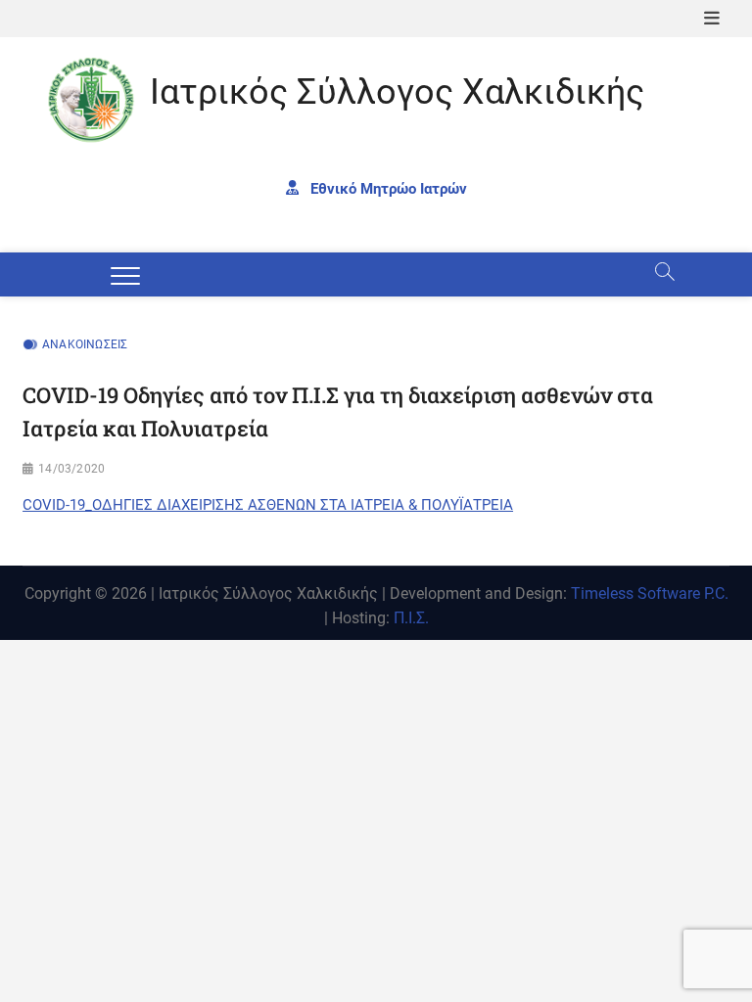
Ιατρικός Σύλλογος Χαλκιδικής (397, 92)
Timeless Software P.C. (649, 593)
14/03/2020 (71, 469)
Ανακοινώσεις (84, 344)
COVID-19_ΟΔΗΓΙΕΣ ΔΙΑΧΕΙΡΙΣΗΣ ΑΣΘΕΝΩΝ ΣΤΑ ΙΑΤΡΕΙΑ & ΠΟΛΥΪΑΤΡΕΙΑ (268, 505)
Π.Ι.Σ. (411, 618)
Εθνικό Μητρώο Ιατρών (386, 188)
